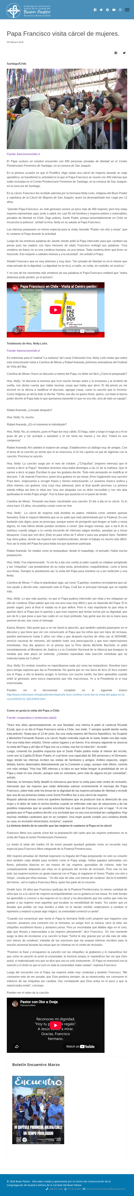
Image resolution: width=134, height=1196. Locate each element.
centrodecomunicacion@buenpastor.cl (105, 1188)
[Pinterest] (107, 10)
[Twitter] (101, 10)
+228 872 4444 (56, 1188)
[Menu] (127, 10)
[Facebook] (95, 10)
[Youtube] (114, 10)
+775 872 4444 (74, 1188)
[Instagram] (120, 10)
